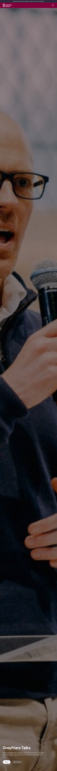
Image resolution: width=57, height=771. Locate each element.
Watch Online (17, 762)
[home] (7, 5)
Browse (7, 762)
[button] (52, 5)
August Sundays (17, 1)
